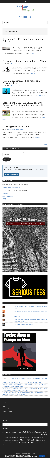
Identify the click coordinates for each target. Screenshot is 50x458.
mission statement (6, 442)
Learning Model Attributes (15, 126)
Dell (24, 434)
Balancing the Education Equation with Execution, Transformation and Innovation (23, 104)
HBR (28, 437)
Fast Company (9, 437)
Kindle (3, 440)
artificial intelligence (14, 432)
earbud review (37, 434)
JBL (46, 437)
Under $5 (4, 198)
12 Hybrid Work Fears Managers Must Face (23, 324)
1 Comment (20, 107)
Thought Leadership (43, 442)
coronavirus (15, 434)
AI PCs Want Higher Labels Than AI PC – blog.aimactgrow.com (15, 392)
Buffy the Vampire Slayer (31, 432)
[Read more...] (32, 53)
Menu (26, 1)
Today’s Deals (5, 193)
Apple (6, 432)
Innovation (34, 437)
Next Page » (45, 144)
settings (35, 456)
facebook (6, 437)
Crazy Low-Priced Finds (7, 196)
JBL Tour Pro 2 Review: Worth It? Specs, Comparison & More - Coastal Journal (19, 388)
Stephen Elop (36, 442)
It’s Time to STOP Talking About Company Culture (23, 40)
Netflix (11, 442)
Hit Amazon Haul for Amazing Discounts (11, 187)
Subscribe (6, 159)
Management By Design (29, 440)
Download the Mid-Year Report (11, 174)
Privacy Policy (5, 416)
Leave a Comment (22, 43)
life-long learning (14, 440)
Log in (34, 453)
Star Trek (30, 443)
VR (3, 444)
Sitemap (4, 402)
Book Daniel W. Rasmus (7, 408)
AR (8, 432)
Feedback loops (14, 437)
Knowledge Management (8, 440)
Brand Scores (5, 199)
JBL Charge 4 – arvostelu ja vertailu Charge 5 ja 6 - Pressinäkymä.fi (16, 384)
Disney (27, 435)
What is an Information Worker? (34, 382)
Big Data (21, 432)
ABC (3, 432)
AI (4, 432)
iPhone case (42, 437)
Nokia (14, 442)
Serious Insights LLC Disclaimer (8, 414)
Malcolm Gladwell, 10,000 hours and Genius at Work (21, 82)
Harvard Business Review (22, 437)
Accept (41, 456)
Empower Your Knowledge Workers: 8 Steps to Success (14, 382)
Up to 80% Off (5, 195)
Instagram (38, 437)
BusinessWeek (41, 432)
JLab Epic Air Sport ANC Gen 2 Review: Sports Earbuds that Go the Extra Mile (30, 311)
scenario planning (21, 443)
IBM (32, 437)
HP (30, 437)
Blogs (3, 406)
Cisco (10, 434)
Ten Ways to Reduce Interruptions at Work (24, 61)
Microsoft (42, 440)
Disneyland (31, 434)
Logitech (18, 440)
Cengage (45, 432)
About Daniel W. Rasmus (7, 411)
